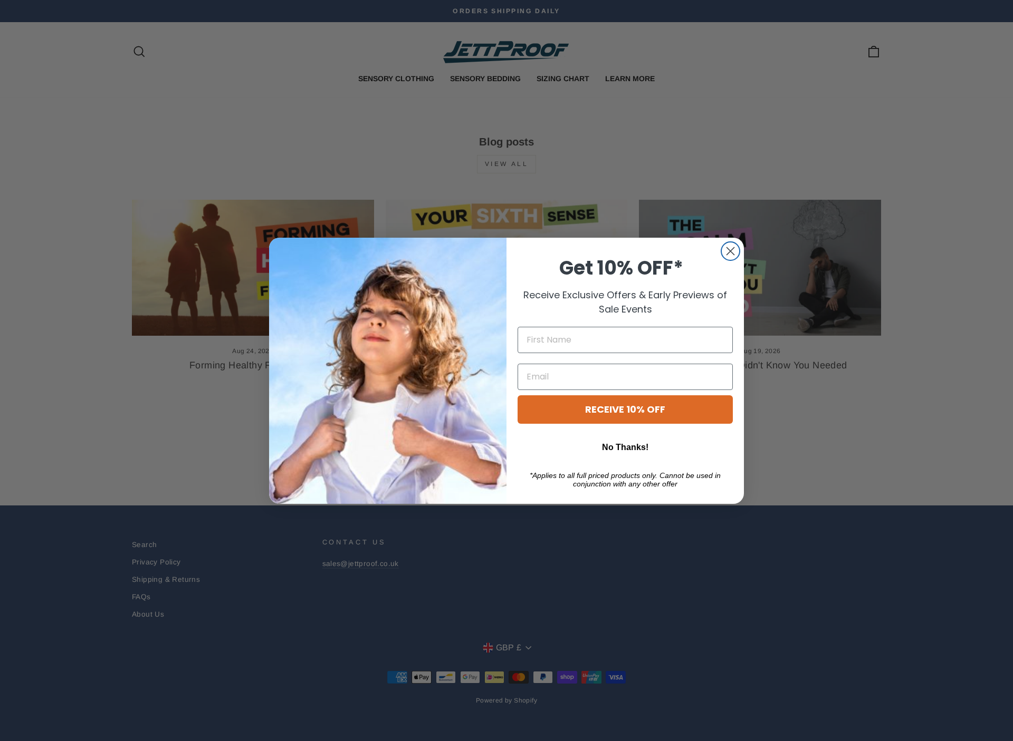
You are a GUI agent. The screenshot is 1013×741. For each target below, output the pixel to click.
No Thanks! (625, 447)
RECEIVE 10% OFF (625, 409)
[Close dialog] (730, 251)
